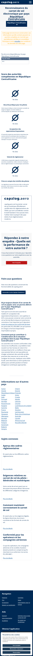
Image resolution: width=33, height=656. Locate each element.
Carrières (20, 598)
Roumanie (4, 412)
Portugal (4, 399)
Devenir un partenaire (8, 605)
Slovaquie (4, 414)
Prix (3, 600)
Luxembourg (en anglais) (23, 406)
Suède (3, 395)
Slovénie (18, 410)
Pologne (4, 423)
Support (4, 616)
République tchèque (8, 393)
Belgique (4, 421)
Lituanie (17, 404)
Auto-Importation (7, 618)
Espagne (4, 406)
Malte (17, 408)
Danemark (4, 425)
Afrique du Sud (20, 421)
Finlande (18, 393)
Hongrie (4, 429)
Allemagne (4, 416)
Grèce (17, 395)
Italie (2, 397)
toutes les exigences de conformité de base (15, 324)
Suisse (3, 389)
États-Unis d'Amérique (22, 414)
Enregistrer (5, 602)
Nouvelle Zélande (20, 423)
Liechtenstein (19, 412)
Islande (17, 399)
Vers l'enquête (16, 262)
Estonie (17, 391)
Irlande (3, 391)
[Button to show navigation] (30, 2)
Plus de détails (8, 469)
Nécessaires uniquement (16, 649)
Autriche (4, 408)
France (3, 410)
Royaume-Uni (5, 404)
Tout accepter (16, 645)
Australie (18, 416)
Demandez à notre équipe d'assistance (13, 292)
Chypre (17, 389)
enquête (17, 41)
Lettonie (18, 401)
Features (4, 598)
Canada (17, 418)
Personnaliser (16, 652)
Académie (5, 621)
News (19, 600)
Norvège (4, 401)
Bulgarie (4, 427)
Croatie (17, 397)
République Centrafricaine (16, 23)
